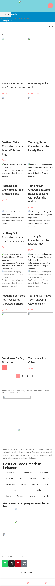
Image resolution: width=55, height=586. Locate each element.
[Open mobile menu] (3, 5)
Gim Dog (45, 478)
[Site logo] (27, 5)
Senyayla (45, 496)
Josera (23, 484)
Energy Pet (44, 472)
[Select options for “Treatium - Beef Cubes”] (4, 367)
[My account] (50, 5)
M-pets (35, 484)
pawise (32, 496)
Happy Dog (11, 472)
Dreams (20, 496)
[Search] (44, 5)
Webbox (39, 490)
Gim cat (33, 478)
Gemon (22, 478)
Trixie (15, 490)
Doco (8, 496)
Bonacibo (9, 478)
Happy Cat (28, 472)
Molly (46, 484)
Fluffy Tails (10, 484)
